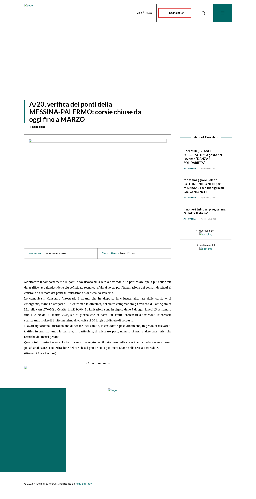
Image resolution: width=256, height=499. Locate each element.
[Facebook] (220, 391)
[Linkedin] (220, 412)
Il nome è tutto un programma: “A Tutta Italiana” (205, 211)
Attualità (190, 168)
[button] (203, 12)
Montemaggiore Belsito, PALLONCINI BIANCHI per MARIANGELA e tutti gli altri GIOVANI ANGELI (204, 186)
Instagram (220, 406)
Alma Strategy (84, 483)
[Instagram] (220, 401)
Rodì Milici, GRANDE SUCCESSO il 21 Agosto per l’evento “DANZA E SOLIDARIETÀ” (203, 157)
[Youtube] (220, 432)
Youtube (221, 437)
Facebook (221, 396)
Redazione (38, 126)
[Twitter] (220, 422)
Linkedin (221, 416)
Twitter (221, 426)
